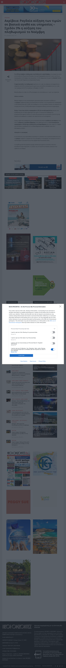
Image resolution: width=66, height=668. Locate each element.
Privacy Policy (42, 361)
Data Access (33, 361)
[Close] (60, 306)
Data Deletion (23, 361)
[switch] (53, 332)
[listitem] (33, 329)
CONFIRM (21, 355)
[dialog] (33, 334)
